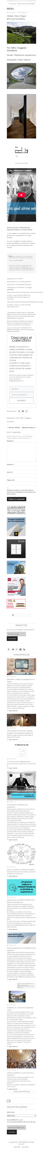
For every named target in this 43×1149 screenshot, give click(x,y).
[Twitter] (23, 411)
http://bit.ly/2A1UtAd (13, 307)
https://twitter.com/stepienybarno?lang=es (19, 284)
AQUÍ (26, 163)
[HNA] (16, 586)
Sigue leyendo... (13, 710)
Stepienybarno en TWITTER (15, 279)
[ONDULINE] (16, 604)
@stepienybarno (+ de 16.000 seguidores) (19, 281)
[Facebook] (19, 411)
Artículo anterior (14, 427)
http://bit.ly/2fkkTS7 (18, 260)
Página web (11, 480)
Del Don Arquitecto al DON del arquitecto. (21, 870)
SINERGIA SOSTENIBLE (13, 330)
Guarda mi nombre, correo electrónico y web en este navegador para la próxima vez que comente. (21, 492)
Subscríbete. (25, 1147)
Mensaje (10, 441)
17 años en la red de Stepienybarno (19, 762)
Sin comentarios (23, 12)
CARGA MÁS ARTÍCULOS (21, 1092)
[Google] (26, 411)
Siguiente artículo (28, 427)
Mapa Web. (17, 1147)
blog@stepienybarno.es (27, 270)
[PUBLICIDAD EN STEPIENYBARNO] (16, 510)
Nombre (10, 464)
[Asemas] (21, 1)
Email (10, 472)
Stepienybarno (25, 227)
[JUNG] (16, 549)
